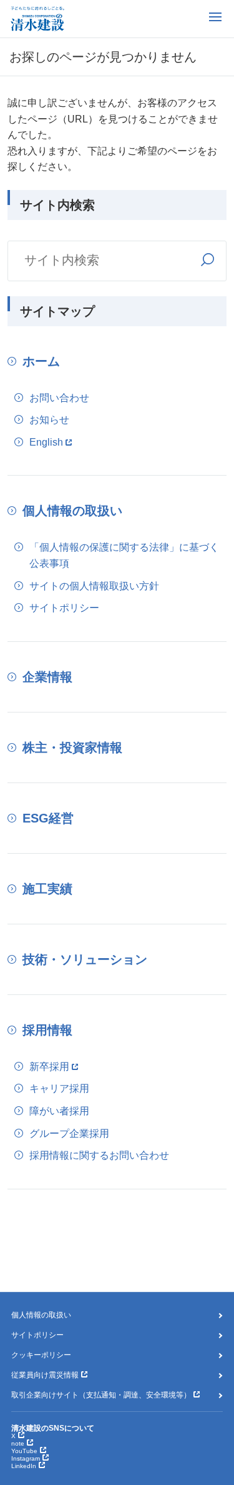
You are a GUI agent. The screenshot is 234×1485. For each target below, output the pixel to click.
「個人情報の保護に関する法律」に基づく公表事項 (124, 555)
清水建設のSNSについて (52, 1428)
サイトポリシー (64, 607)
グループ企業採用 (69, 1133)
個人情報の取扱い (72, 511)
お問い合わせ (59, 397)
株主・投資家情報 (72, 747)
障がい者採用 (59, 1111)
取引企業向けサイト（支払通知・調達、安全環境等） (101, 1395)
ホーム (41, 361)
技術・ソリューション (84, 959)
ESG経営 (48, 818)
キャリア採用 (59, 1088)
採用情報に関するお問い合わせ (99, 1155)
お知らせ (49, 419)
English (46, 442)
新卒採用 (49, 1066)
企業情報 (47, 677)
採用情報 (47, 1030)
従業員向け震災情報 (45, 1375)
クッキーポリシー (41, 1355)
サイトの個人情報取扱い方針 (94, 586)
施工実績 (47, 889)
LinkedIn (23, 1465)
